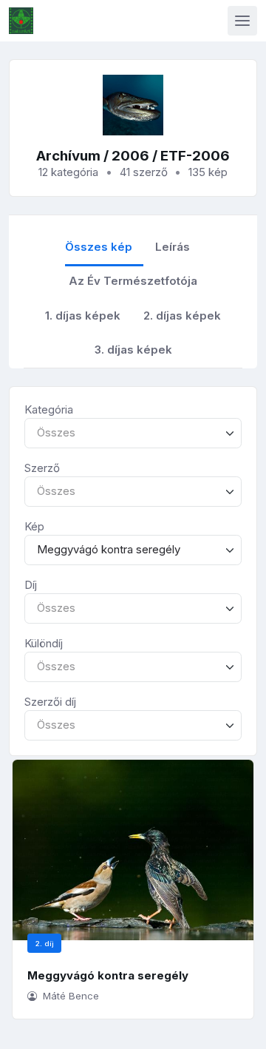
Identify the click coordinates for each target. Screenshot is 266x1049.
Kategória (48, 409)
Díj (30, 585)
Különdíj (43, 643)
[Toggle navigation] (242, 21)
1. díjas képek (82, 315)
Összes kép (98, 247)
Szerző (42, 468)
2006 (130, 155)
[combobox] (133, 433)
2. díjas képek (182, 315)
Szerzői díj (50, 702)
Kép (34, 526)
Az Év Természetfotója (133, 281)
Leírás (172, 247)
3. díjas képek (133, 350)
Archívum (68, 155)
